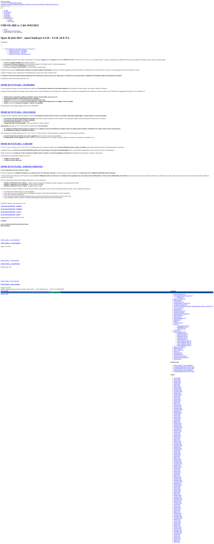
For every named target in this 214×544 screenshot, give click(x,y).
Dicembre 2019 (178, 498)
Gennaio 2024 (177, 424)
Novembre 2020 (178, 481)
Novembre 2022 (178, 445)
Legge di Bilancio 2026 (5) (184, 345)
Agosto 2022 (177, 450)
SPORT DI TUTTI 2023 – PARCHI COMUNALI (20, 54)
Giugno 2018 (177, 522)
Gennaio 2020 (177, 496)
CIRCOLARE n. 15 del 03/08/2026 (183, 365)
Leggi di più (56, 292)
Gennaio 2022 (177, 460)
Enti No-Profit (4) (178, 315)
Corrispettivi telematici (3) (180, 304)
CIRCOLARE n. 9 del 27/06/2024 (10, 281)
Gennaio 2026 (177, 388)
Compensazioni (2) (179, 301)
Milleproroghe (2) (178, 348)
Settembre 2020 (178, 484)
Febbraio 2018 (177, 527)
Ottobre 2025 (177, 393)
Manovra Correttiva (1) (180, 347)
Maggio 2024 (177, 418)
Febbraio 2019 (177, 513)
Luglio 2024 (177, 415)
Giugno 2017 (177, 537)
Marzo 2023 (177, 439)
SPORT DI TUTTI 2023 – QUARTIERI (18, 50)
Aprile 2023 (177, 438)
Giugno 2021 (177, 471)
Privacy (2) (176, 351)
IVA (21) (176, 324)
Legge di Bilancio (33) (180, 332)
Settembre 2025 (178, 394)
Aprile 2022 (177, 456)
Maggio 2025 (177, 400)
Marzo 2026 (177, 385)
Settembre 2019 (178, 502)
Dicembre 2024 (178, 408)
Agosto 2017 (177, 534)
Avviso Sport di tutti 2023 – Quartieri (11, 206)
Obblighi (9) (180, 297)
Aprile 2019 (177, 510)
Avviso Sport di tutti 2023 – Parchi (10, 214)
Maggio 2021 (177, 472)
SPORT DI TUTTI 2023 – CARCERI (17, 52)
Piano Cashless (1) (178, 350)
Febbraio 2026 (177, 387)
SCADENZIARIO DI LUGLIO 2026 (184, 368)
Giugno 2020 (177, 489)
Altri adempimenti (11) (180, 294)
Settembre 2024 (178, 412)
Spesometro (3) (178, 359)
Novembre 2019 (178, 499)
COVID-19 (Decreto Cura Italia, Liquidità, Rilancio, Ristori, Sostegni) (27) (193, 306)
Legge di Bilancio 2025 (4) (184, 344)
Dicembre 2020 (178, 480)
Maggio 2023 (177, 436)
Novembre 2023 (178, 427)
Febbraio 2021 (177, 477)
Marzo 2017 (177, 542)
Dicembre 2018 (178, 516)
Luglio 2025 (177, 397)
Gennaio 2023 (177, 442)
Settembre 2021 (178, 466)
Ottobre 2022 (177, 447)
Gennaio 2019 (177, 515)
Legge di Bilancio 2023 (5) (184, 341)
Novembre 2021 (178, 463)
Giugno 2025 (177, 399)
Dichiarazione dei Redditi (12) (182, 314)
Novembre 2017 (178, 531)
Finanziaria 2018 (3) (182, 333)
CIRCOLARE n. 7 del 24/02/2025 (10, 260)
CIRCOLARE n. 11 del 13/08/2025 (10, 240)
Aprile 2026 (177, 384)
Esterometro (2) (178, 317)
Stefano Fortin (4, 217)
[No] (60, 292)
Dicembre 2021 (178, 462)
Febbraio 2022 (177, 459)
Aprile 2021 (177, 474)
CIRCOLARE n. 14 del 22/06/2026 (183, 370)
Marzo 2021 (177, 475)
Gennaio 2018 (177, 528)
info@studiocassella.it (16, 3)
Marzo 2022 (177, 457)
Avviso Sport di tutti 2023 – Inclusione (11, 209)
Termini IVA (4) (181, 329)
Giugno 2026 (177, 381)
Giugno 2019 (177, 507)
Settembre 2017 (178, 533)
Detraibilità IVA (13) (182, 327)
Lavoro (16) (177, 330)
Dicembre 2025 (178, 390)
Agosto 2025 (177, 396)
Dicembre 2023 (178, 426)
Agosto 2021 (177, 468)
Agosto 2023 (177, 432)
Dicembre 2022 (178, 444)
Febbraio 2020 (177, 495)
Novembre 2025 (178, 391)
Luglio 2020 (177, 487)
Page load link (4, 290)
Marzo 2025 (177, 403)
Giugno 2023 (177, 435)
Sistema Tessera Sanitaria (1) (181, 357)
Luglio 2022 (177, 451)
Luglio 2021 (177, 469)
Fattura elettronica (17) (180, 318)
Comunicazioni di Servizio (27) (182, 303)
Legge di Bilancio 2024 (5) (184, 342)
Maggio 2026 (177, 382)
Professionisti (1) (178, 353)
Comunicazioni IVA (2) (183, 326)
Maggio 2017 (177, 539)
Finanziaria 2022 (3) (182, 339)
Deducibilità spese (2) (179, 311)
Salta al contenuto (5, 1)
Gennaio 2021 (177, 478)
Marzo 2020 (177, 493)
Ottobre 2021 (177, 465)
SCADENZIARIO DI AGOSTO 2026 (184, 367)
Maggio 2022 (177, 454)
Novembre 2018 (178, 518)
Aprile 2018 (177, 525)
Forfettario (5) (177, 320)
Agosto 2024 (177, 414)
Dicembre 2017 (178, 530)
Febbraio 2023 (177, 441)
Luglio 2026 (177, 379)
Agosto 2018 (177, 521)
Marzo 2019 (177, 512)
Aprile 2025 (177, 402)
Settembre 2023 (178, 430)
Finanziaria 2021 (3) (182, 338)
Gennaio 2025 (177, 406)
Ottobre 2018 (177, 519)
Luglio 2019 (177, 506)
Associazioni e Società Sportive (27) (183, 295)
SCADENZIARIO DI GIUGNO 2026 (184, 371)
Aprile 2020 (177, 492)
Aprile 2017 (177, 540)
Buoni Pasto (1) (178, 300)
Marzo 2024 (177, 421)
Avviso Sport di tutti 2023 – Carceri (11, 212)
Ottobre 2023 (177, 429)
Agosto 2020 (177, 486)
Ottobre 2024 (177, 411)
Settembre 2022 (178, 448)
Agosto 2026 (177, 378)
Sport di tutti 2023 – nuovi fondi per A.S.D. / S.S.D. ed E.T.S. (20, 48)
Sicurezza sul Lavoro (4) (180, 356)
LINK (43, 59)
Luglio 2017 (177, 536)
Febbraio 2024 (177, 423)
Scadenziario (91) (178, 354)
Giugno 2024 (177, 417)
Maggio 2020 (177, 490)
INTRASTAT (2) (178, 323)
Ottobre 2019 (177, 501)
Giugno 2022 (177, 453)
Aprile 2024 (177, 420)
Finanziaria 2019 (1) (182, 335)
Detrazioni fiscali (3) (179, 312)
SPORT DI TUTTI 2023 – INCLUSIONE (18, 51)
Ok (51, 292)
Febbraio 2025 (177, 405)
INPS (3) (176, 321)
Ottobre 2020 (177, 483)
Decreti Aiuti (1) (178, 309)
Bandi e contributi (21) (180, 298)
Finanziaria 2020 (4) (182, 336)
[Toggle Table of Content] (2, 46)
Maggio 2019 (177, 509)
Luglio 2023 (177, 433)
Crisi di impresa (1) (179, 307)
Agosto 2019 (177, 504)
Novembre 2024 (178, 409)
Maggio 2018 (177, 524)
